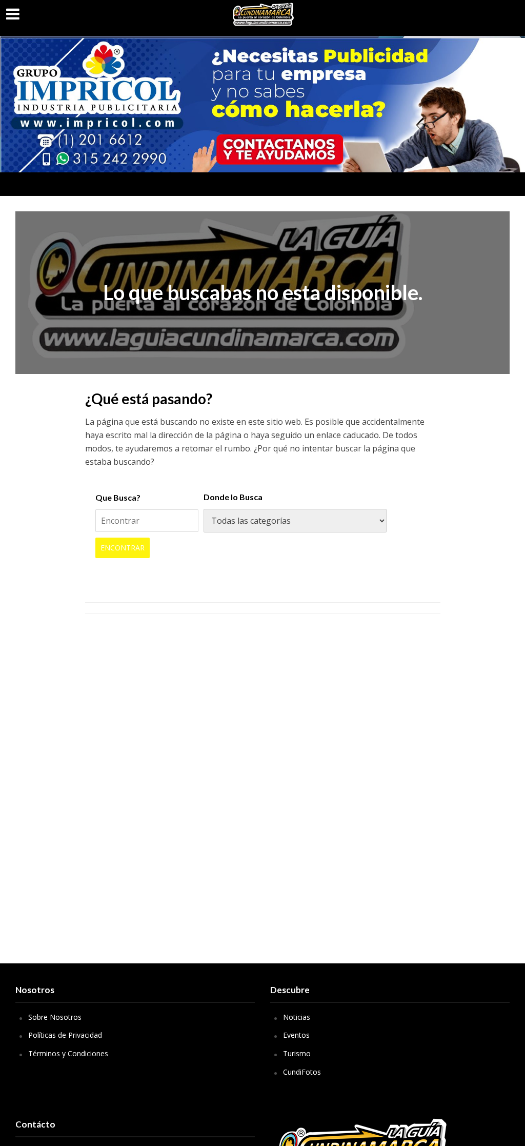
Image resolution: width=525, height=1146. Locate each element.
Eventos (296, 1035)
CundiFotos (302, 1072)
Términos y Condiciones (68, 1053)
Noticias (296, 1017)
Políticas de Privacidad (65, 1035)
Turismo (297, 1053)
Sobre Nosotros (55, 1017)
